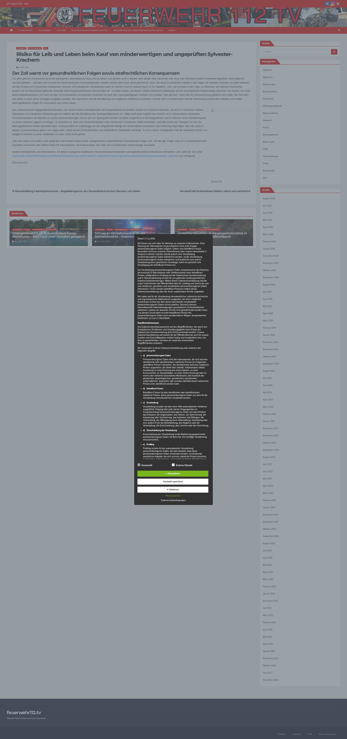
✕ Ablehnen (173, 489)
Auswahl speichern (173, 481)
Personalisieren (173, 496)
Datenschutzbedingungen (173, 500)
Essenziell (147, 465)
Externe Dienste (184, 465)
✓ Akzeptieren (173, 473)
